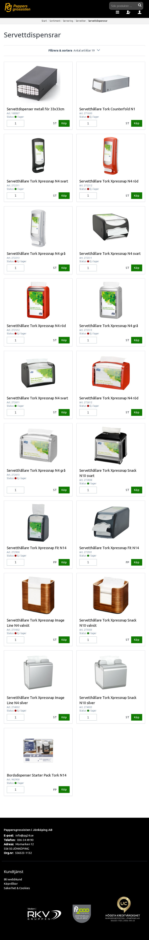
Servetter (81, 21)
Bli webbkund (13, 879)
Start (44, 21)
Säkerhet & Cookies (17, 888)
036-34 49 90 (25, 840)
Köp (64, 123)
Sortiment (55, 21)
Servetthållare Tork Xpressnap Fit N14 (36, 548)
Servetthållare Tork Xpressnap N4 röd (108, 181)
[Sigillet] (123, 913)
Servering (68, 21)
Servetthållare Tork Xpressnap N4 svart (37, 181)
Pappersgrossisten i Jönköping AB (28, 829)
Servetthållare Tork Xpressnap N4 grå (36, 253)
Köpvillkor (11, 883)
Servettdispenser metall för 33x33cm (35, 109)
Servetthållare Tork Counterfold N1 (107, 109)
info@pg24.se (24, 835)
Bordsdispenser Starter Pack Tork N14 (36, 775)
